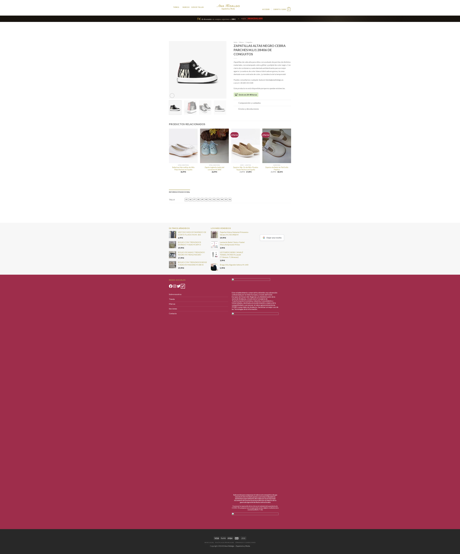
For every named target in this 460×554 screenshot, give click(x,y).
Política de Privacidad (224, 542)
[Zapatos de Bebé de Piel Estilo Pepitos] (276, 146)
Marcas (186, 7)
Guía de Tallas (197, 7)
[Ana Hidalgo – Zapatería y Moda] (228, 7)
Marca (241, 42)
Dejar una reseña (274, 237)
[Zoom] (172, 95)
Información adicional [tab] (179, 192)
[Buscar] (170, 7)
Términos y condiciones (245, 542)
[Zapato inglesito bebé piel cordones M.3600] (214, 146)
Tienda (176, 7)
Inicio (235, 42)
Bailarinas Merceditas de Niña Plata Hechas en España (183, 168)
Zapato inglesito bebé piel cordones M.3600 (214, 168)
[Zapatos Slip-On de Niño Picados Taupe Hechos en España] (245, 146)
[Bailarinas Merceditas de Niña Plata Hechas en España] (183, 146)
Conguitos (248, 42)
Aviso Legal (209, 542)
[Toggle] (236, 103)
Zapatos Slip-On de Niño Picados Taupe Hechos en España (245, 168)
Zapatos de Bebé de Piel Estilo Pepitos (276, 168)
